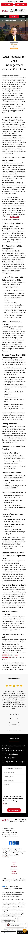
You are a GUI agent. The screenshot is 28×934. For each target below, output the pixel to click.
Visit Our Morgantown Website (11, 892)
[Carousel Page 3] (17, 718)
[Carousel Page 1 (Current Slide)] (10, 718)
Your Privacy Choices (12, 886)
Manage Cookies (17, 888)
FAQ (14, 864)
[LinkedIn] (14, 843)
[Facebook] (10, 843)
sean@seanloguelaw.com (10, 837)
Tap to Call (7, 4)
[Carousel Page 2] (14, 718)
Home (4, 16)
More (23, 16)
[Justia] (17, 843)
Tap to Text (20, 4)
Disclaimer (14, 866)
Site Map (14, 871)
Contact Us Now (14, 810)
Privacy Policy (14, 869)
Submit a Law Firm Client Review (14, 730)
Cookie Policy (7, 888)
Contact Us (14, 16)
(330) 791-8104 (11, 835)
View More (14, 724)
